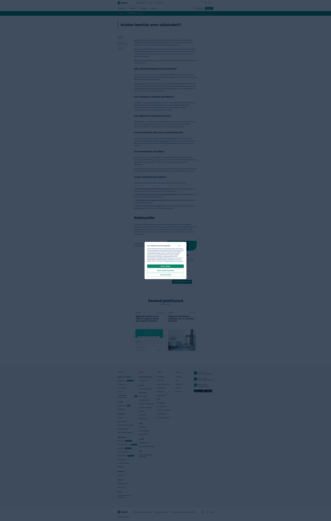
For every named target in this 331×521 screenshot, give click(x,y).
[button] (180, 246)
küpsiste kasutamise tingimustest (174, 261)
